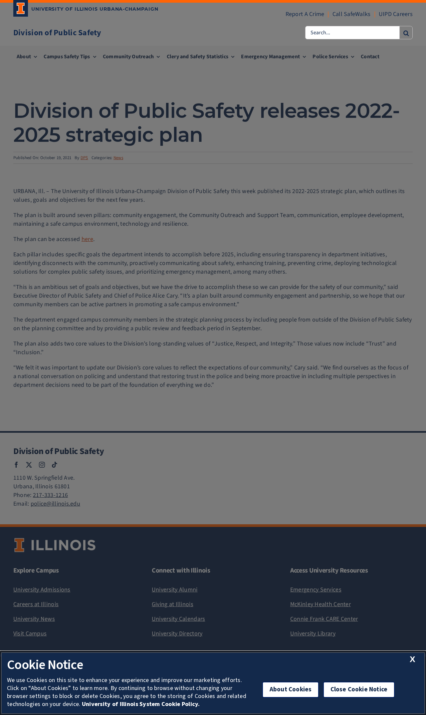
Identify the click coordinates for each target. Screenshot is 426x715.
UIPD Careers (396, 14)
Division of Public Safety (57, 32)
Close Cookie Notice (359, 689)
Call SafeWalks (351, 14)
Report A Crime (305, 14)
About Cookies (291, 689)
